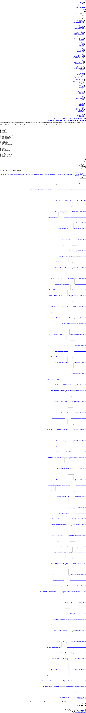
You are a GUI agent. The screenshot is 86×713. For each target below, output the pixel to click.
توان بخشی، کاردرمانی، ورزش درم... (78, 68)
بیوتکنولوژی (82, 37)
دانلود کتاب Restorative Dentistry (54, 174)
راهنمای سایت (82, 3)
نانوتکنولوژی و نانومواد (80, 107)
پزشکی (83, 44)
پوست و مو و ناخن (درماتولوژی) (79, 62)
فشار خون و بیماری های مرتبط (79, 91)
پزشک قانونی (82, 43)
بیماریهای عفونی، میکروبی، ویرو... (79, 34)
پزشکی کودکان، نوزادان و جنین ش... (78, 57)
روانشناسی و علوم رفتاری (80, 79)
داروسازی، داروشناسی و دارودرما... (78, 74)
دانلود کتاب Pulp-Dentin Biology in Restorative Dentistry (67, 174)
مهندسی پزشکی (81, 103)
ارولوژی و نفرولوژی (81, 26)
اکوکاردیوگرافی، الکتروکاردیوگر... (79, 28)
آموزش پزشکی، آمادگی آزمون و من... (78, 22)
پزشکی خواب (82, 50)
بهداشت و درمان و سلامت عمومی (79, 33)
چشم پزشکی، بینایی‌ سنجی (80, 72)
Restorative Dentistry (79, 174)
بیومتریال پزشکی (81, 39)
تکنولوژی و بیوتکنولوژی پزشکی (79, 67)
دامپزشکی (82, 75)
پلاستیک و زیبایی (81, 61)
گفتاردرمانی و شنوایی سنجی (79, 95)
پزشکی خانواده (81, 49)
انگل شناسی (82, 30)
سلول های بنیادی (81, 83)
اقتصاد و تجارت (81, 27)
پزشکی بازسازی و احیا (80, 47)
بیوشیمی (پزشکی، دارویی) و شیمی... (78, 38)
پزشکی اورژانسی (81, 46)
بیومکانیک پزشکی (81, 40)
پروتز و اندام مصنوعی (80, 42)
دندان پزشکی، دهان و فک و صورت (80, 173)
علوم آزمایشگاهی (81, 87)
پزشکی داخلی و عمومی (80, 51)
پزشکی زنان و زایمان (81, 54)
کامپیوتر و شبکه (81, 93)
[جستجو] (76, 13)
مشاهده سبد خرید (81, 114)
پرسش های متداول (81, 4)
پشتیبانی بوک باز (81, 116)
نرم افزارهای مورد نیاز (80, 115)
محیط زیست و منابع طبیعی (80, 98)
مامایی (83, 97)
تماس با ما (82, 5)
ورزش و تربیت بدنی (81, 111)
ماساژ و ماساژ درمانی (80, 96)
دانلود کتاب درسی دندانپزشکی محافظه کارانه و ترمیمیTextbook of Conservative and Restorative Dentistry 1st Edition (66, 119)
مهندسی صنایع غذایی (81, 105)
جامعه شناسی (82, 69)
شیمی (83, 86)
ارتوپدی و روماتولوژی (81, 25)
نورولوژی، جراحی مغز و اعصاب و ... (78, 108)
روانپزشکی (82, 78)
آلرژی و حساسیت (81, 21)
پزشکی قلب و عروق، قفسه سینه (79, 56)
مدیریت (83, 99)
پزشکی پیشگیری (81, 48)
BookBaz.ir (84, 710)
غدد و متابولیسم (81, 90)
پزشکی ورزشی (81, 60)
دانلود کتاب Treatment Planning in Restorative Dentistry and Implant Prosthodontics (18, 174)
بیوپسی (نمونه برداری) (80, 36)
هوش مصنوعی (81, 110)
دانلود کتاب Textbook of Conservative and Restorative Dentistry (40, 174)
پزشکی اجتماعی (81, 45)
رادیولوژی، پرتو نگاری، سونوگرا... (79, 77)
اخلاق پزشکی (82, 24)
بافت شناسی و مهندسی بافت (79, 32)
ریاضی (83, 80)
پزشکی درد (82, 52)
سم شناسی (82, 84)
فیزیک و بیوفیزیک (81, 92)
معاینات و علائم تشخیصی (80, 101)
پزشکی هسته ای (81, 59)
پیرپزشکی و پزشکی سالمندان (79, 63)
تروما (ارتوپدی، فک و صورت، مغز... (78, 65)
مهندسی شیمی (81, 104)
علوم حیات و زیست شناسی (80, 89)
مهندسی (82, 102)
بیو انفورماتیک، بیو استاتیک (80, 35)
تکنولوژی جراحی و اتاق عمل (80, 66)
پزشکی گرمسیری (81, 58)
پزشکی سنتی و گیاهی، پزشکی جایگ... (78, 55)
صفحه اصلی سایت (81, 113)
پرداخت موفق (82, 2)
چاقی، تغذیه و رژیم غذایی (80, 71)
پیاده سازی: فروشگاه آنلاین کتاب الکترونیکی (79, 712)
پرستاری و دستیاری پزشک (80, 41)
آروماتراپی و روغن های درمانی (79, 20)
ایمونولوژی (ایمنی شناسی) (80, 31)
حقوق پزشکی (82, 73)
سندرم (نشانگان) (81, 85)
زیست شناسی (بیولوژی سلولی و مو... (78, 81)
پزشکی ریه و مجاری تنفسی (80, 53)
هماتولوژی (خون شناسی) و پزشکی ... (78, 109)
